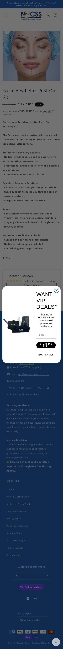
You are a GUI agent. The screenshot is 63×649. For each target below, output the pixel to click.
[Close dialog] (56, 290)
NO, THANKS (46, 355)
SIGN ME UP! (46, 345)
